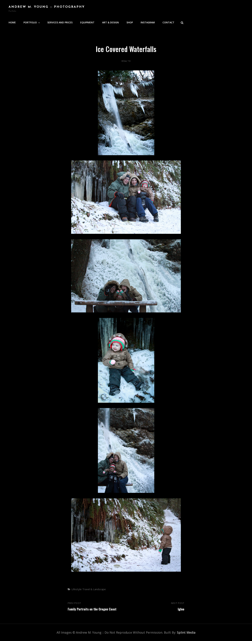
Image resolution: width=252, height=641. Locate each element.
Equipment (87, 22)
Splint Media (186, 632)
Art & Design (110, 22)
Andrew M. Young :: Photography (47, 7)
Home (12, 22)
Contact (168, 22)
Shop (130, 22)
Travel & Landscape (94, 589)
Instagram (148, 22)
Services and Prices (60, 22)
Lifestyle (76, 589)
